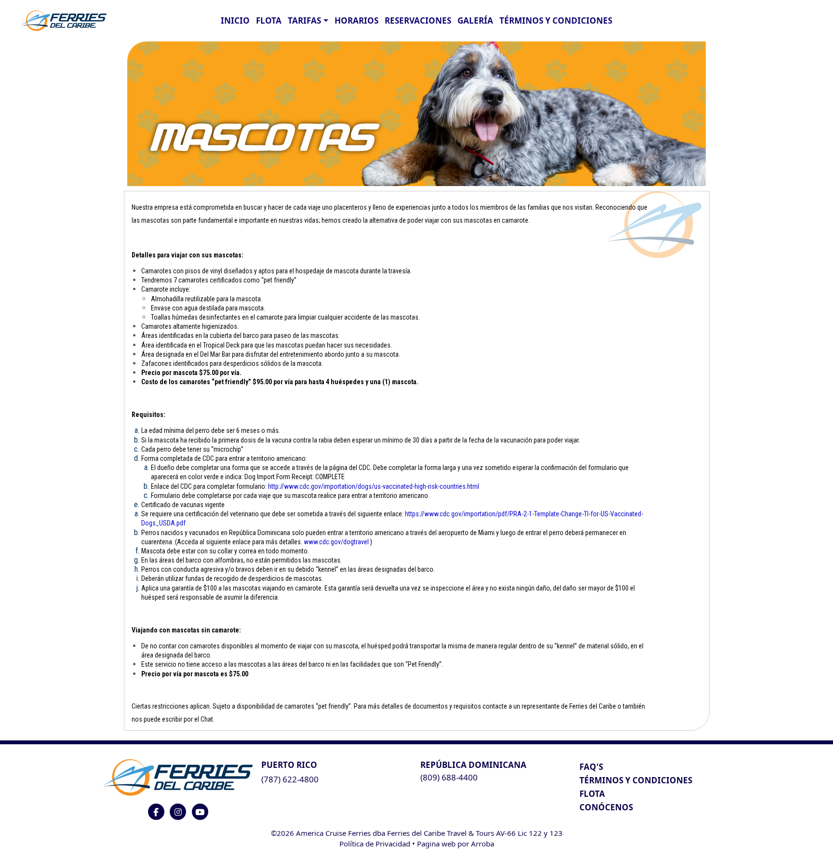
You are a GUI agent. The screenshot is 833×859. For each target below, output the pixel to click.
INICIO (235, 20)
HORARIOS (356, 20)
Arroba (482, 843)
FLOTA (269, 20)
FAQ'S (591, 766)
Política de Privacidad (374, 843)
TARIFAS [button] (304, 20)
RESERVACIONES (418, 20)
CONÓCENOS (606, 807)
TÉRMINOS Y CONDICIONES (635, 780)
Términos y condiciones (555, 20)
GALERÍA (475, 20)
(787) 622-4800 (290, 779)
